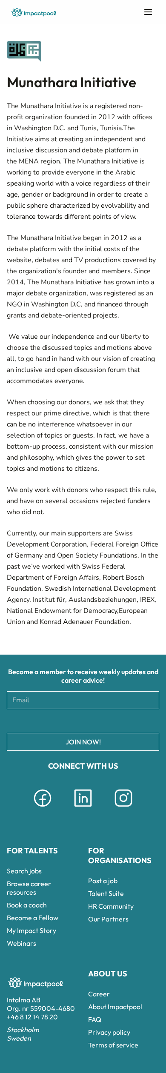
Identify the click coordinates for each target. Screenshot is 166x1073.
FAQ (94, 1019)
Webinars (21, 943)
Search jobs (24, 871)
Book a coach (27, 905)
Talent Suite (106, 893)
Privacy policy (109, 1032)
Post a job (102, 880)
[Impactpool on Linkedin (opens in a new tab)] (83, 808)
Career (99, 994)
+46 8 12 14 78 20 (32, 1017)
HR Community (111, 906)
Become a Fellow (32, 917)
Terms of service (113, 1045)
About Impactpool (115, 1006)
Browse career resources (29, 887)
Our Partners (108, 919)
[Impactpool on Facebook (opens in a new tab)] (42, 808)
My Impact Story (31, 930)
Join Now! (83, 742)
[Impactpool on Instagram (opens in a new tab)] (123, 808)
